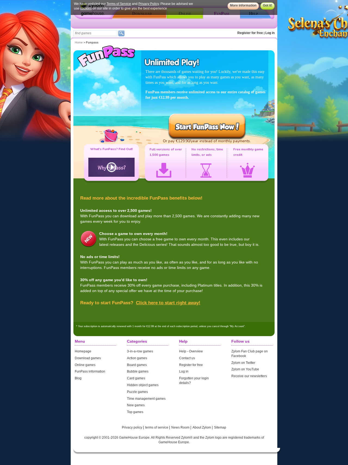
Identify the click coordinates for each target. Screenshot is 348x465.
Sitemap (220, 427)
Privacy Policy (148, 4)
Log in (270, 33)
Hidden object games (143, 385)
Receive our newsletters (249, 376)
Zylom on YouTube (245, 369)
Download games (88, 358)
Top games (135, 412)
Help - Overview (191, 351)
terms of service (157, 427)
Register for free (250, 33)
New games (136, 405)
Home (79, 42)
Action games (137, 358)
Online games (85, 365)
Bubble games (137, 371)
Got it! (267, 5)
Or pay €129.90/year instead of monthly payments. (207, 141)
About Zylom (202, 427)
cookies (86, 8)
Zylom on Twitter (243, 363)
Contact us (187, 358)
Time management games (146, 399)
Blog (78, 378)
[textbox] (95, 33)
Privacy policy (132, 427)
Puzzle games (137, 392)
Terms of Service (119, 4)
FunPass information (90, 371)
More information (243, 5)
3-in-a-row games (140, 351)
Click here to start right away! (168, 302)
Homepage (83, 351)
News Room (180, 427)
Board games (137, 365)
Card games (136, 378)
